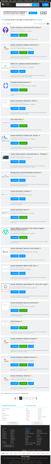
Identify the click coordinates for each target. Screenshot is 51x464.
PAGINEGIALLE (12, 458)
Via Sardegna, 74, (14, 213)
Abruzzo (27, 430)
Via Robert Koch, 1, (15, 67)
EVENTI (47, 453)
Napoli (27, 415)
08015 (18, 48)
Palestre (4, 420)
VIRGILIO (8, 458)
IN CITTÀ (33, 453)
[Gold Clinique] (5, 324)
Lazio (26, 435)
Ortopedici (4, 418)
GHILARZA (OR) (23, 379)
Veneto (38, 444)
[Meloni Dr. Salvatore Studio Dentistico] (5, 67)
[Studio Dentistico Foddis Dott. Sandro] (5, 138)
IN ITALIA (38, 453)
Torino (39, 418)
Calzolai (4, 413)
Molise (27, 438)
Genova (28, 413)
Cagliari (40, 410)
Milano (39, 413)
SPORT (11, 453)
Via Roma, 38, (14, 379)
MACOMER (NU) (23, 48)
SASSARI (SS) (24, 194)
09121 (20, 67)
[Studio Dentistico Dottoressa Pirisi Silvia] (5, 30)
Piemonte (39, 438)
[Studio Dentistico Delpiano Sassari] (5, 341)
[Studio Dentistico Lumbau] (5, 194)
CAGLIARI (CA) (23, 31)
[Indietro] (14, 398)
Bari (27, 408)
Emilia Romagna (29, 433)
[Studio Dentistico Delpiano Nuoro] (5, 360)
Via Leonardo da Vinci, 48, (16, 85)
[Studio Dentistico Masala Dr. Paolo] (5, 104)
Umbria (39, 443)
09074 (18, 379)
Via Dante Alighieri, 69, (16, 104)
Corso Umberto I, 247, (15, 176)
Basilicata (39, 430)
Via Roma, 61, (14, 269)
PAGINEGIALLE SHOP (19, 458)
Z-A (45, 23)
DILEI (38, 458)
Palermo (28, 416)
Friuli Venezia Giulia (42, 433)
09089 (23, 233)
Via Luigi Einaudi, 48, (15, 360)
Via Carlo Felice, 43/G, (15, 342)
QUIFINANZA (46, 458)
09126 (22, 139)
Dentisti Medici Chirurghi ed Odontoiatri (17, 29)
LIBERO (4, 458)
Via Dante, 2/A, (14, 31)
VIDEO (19, 453)
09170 (19, 213)
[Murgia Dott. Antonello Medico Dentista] (5, 175)
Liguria (38, 435)
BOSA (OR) (27, 233)
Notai (3, 416)
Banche (3, 410)
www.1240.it (22, 14)
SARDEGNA (29, 31)
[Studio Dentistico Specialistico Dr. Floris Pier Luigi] (5, 287)
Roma (27, 418)
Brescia (27, 410)
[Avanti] (36, 398)
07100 (19, 194)
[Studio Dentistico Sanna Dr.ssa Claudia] (5, 251)
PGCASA (24, 458)
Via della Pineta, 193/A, (16, 139)
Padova (39, 415)
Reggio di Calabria (42, 416)
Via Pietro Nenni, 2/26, (16, 306)
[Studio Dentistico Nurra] (5, 213)
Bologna (40, 408)
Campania (39, 432)
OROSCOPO (28, 453)
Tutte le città (36, 422)
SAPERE (23, 453)
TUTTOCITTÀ (35, 458)
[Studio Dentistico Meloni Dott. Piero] (5, 268)
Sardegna (39, 440)
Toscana (39, 441)
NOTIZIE (7, 453)
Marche (39, 436)
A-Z (43, 23)
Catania (28, 412)
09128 (22, 104)
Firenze (39, 412)
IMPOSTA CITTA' (39, 449)
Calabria (27, 432)
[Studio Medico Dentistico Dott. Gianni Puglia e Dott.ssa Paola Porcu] (5, 231)
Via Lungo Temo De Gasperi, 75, (18, 252)
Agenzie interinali (6, 408)
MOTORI (15, 453)
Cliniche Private (5, 415)
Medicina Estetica (13, 323)
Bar (3, 412)
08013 (26, 252)
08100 (23, 85)
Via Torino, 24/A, (14, 194)
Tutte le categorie (12, 422)
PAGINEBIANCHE (29, 458)
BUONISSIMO (23, 459)
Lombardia (28, 436)
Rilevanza (40, 23)
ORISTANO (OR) (24, 213)
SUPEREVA (28, 459)
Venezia (27, 420)
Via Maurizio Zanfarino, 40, (17, 287)
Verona (39, 420)
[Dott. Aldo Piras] (5, 122)
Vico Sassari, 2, (14, 48)
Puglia (26, 440)
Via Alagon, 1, (14, 157)
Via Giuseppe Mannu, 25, (16, 233)
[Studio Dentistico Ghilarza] (5, 379)
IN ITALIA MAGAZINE (31, 449)
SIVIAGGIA (41, 458)
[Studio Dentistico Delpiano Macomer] (5, 48)
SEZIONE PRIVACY (25, 450)
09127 (18, 31)
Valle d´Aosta (28, 444)
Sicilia (26, 441)
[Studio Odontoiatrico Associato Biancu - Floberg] (5, 157)
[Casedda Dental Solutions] (5, 85)
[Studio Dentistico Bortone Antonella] (5, 306)
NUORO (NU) (28, 85)
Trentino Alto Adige (30, 443)
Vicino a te (9, 23)
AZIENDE (43, 453)
